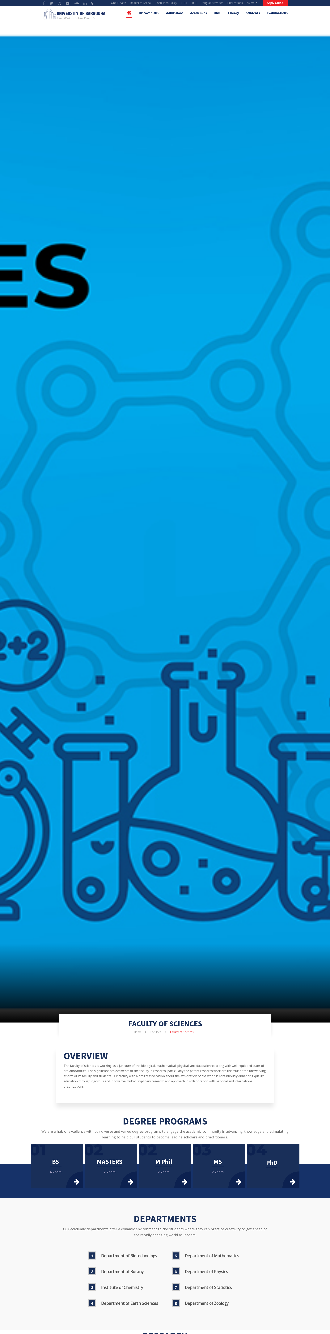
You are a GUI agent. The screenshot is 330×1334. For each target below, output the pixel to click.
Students (253, 13)
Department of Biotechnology (129, 1255)
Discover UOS (149, 13)
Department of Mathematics (212, 1255)
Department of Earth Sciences (129, 1303)
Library (233, 13)
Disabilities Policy (165, 3)
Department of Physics (206, 1271)
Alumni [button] (251, 3)
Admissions (174, 13)
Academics (198, 13)
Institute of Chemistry (122, 1287)
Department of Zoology (207, 1303)
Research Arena (140, 3)
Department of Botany (122, 1271)
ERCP (184, 3)
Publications (235, 3)
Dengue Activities (212, 3)
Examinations (277, 13)
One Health (118, 3)
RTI (194, 3)
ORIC (217, 13)
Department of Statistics (208, 1287)
